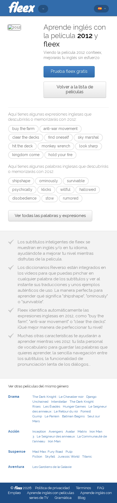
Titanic (87, 456)
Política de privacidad (52, 488)
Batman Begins (73, 416)
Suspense (17, 452)
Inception (39, 431)
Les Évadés (51, 406)
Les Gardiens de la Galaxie (52, 467)
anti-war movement (61, 128)
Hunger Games (74, 406)
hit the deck (22, 146)
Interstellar (59, 401)
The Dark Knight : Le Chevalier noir (58, 397)
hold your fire (60, 155)
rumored (70, 198)
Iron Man (54, 441)
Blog (81, 498)
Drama (13, 397)
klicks (46, 189)
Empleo (14, 493)
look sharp (88, 146)
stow (49, 198)
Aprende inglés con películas (50, 493)
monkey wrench (56, 146)
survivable (76, 181)
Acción (13, 431)
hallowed (87, 189)
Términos (83, 488)
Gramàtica (63, 498)
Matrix (82, 431)
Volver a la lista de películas (75, 89)
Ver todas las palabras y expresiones (50, 215)
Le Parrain (52, 416)
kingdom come (25, 155)
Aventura (16, 467)
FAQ (100, 488)
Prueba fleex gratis (69, 71)
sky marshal (88, 137)
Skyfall (50, 456)
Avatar (70, 431)
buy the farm (23, 128)
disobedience (24, 198)
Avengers (56, 431)
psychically (22, 189)
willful (65, 189)
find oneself (58, 137)
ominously (48, 181)
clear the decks (25, 137)
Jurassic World (68, 456)
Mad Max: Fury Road (47, 452)
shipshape (21, 181)
